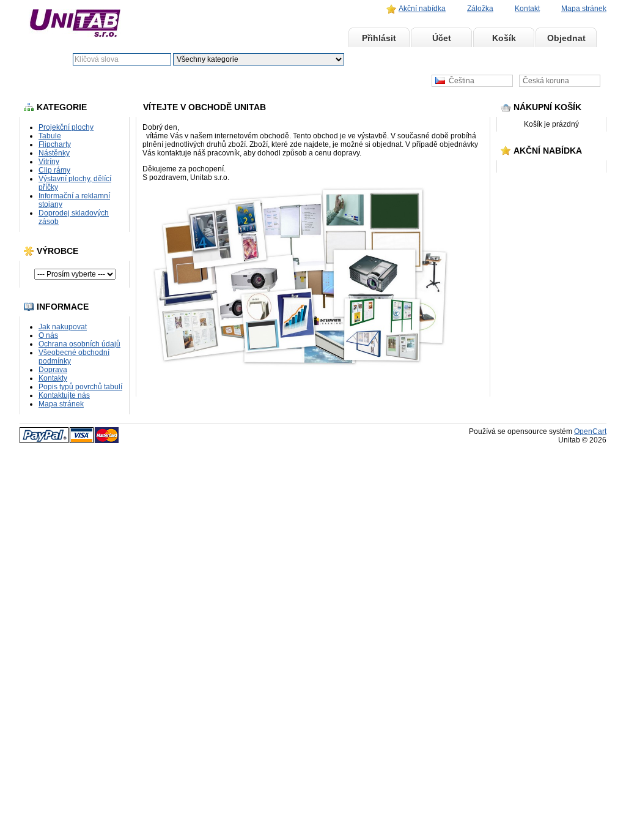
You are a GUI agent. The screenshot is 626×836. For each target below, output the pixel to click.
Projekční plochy (66, 127)
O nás (48, 335)
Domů (316, 38)
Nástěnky (54, 153)
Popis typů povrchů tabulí (80, 387)
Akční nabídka (422, 8)
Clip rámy (54, 170)
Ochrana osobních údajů (79, 344)
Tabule (50, 136)
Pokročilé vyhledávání (429, 59)
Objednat (566, 38)
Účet (441, 38)
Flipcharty (55, 144)
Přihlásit (379, 38)
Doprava (53, 369)
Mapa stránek (583, 8)
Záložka (480, 8)
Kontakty (53, 378)
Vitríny (49, 161)
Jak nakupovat (63, 327)
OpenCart (590, 431)
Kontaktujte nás (64, 395)
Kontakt (527, 8)
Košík (504, 38)
